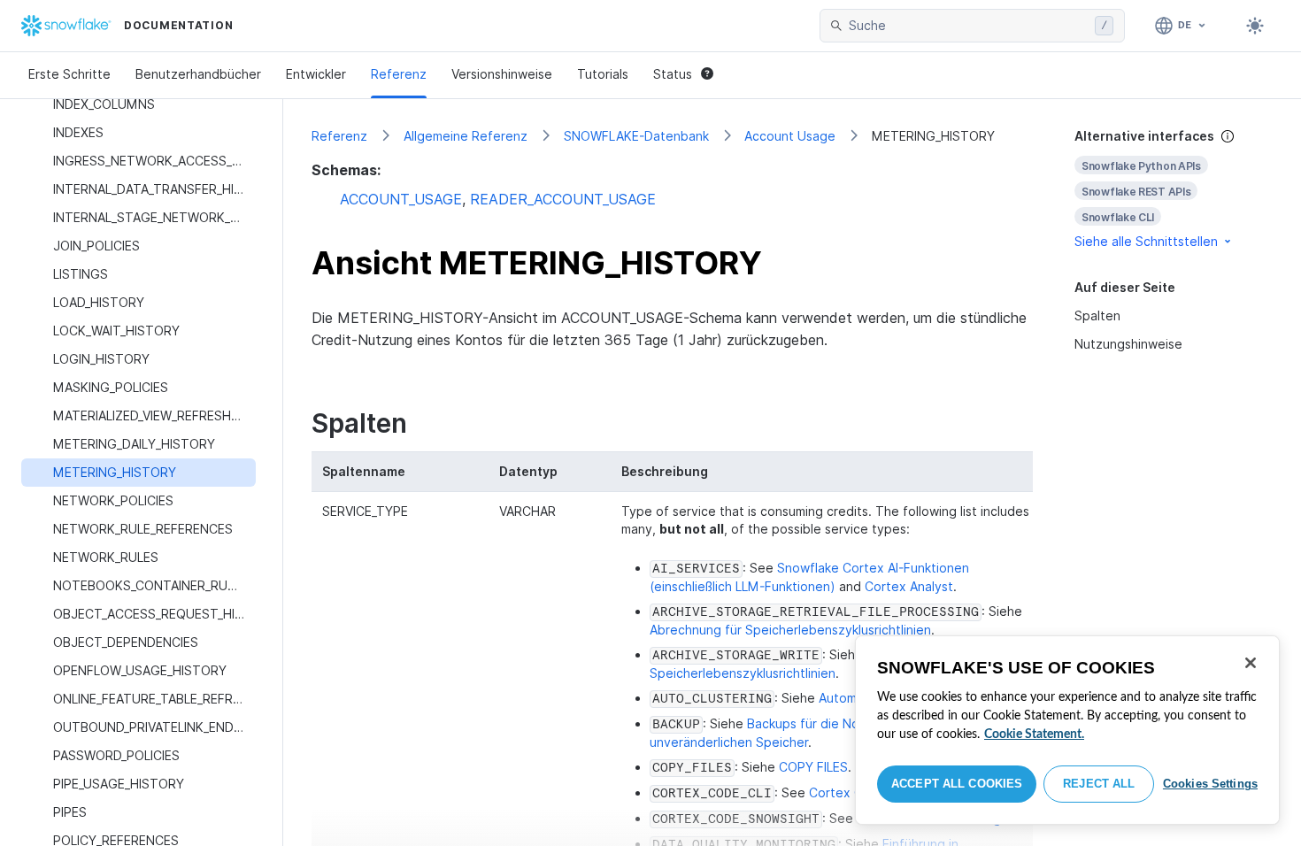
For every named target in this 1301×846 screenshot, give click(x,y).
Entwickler (316, 73)
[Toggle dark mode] (1255, 25)
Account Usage (789, 135)
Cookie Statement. (1034, 734)
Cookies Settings (1210, 783)
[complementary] (1173, 188)
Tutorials (602, 73)
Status (672, 73)
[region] (1067, 730)
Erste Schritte (69, 73)
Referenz (399, 73)
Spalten (1097, 315)
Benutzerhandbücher (198, 73)
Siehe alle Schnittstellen (1146, 241)
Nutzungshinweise (1128, 343)
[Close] (1250, 662)
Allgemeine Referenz (465, 135)
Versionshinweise (501, 73)
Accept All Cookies (956, 783)
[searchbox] (968, 26)
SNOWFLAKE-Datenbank (636, 135)
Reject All (1099, 783)
